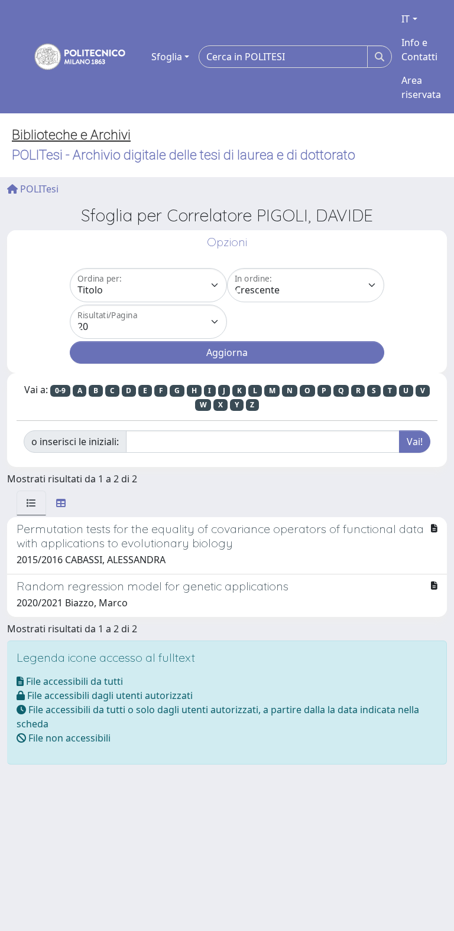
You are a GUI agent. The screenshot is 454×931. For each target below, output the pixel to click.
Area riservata (421, 87)
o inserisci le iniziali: (75, 441)
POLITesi (38, 188)
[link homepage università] (72, 57)
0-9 (60, 391)
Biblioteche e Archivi (71, 135)
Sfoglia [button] (166, 56)
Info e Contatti (419, 49)
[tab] (31, 503)
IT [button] (405, 18)
